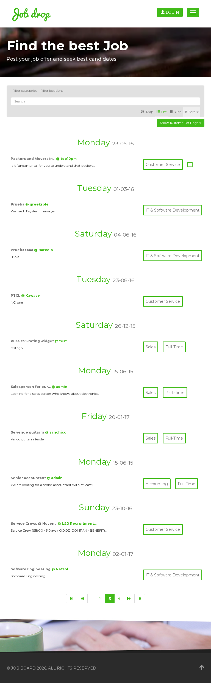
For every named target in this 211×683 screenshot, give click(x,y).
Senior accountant (29, 478)
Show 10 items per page (179, 123)
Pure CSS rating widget (33, 341)
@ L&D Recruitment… (76, 523)
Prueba (18, 204)
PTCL (16, 295)
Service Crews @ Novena (34, 523)
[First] (71, 598)
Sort (192, 112)
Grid (178, 112)
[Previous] (82, 598)
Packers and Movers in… (33, 159)
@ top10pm (66, 159)
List (164, 112)
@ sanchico (55, 432)
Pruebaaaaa (22, 250)
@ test (61, 341)
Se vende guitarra (28, 432)
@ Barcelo (43, 250)
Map (149, 112)
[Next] (129, 598)
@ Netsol (59, 569)
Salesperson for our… (31, 387)
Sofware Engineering (31, 569)
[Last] (139, 598)
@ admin (59, 387)
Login (172, 12)
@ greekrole (37, 204)
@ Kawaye (30, 295)
